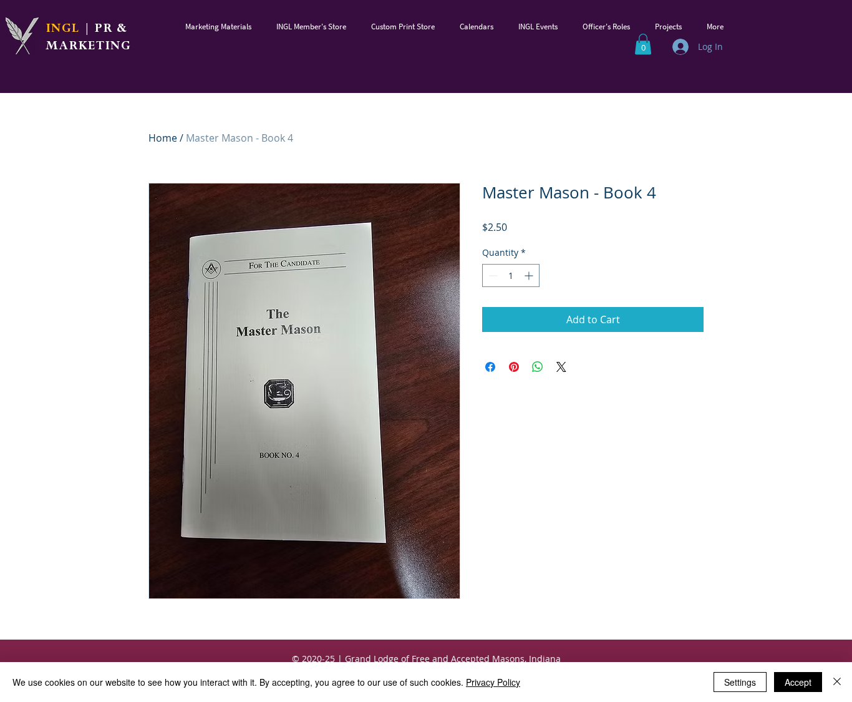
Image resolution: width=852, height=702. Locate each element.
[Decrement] (492, 275)
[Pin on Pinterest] (513, 366)
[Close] (837, 682)
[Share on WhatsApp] (537, 366)
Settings (740, 682)
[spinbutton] (511, 275)
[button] (218, 26)
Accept (798, 682)
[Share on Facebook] (490, 366)
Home (162, 138)
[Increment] (530, 275)
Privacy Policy (493, 682)
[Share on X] (561, 366)
